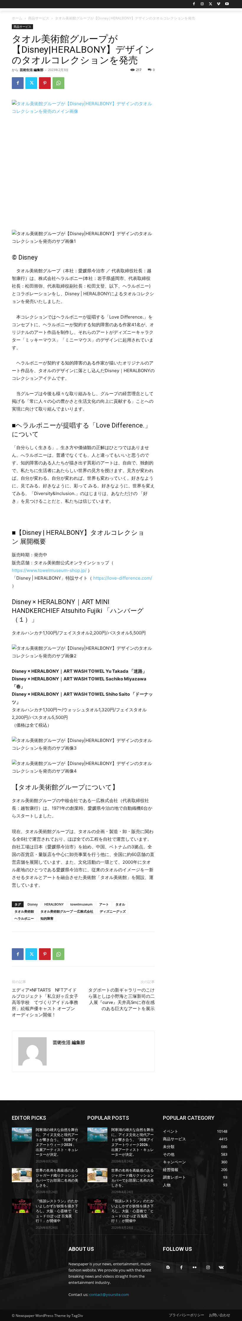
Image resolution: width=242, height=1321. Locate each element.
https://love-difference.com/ (122, 578)
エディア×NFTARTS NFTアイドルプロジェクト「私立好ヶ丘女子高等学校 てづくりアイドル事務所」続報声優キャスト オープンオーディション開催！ (45, 1002)
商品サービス (38, 18)
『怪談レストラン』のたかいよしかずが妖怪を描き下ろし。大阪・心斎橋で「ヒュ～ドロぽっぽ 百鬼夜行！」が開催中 (57, 1211)
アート (104, 904)
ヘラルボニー (24, 918)
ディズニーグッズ (113, 911)
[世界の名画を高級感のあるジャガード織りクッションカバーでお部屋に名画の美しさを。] (22, 1175)
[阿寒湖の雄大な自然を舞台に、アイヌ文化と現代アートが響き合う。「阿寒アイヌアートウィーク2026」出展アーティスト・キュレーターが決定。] (22, 1134)
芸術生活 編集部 (31, 69)
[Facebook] (194, 4)
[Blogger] (168, 1267)
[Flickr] (194, 1267)
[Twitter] (210, 4)
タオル (120, 904)
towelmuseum (81, 904)
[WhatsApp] (58, 83)
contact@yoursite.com (109, 1294)
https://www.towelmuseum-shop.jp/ (49, 570)
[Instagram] (202, 4)
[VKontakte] (221, 1267)
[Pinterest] (45, 83)
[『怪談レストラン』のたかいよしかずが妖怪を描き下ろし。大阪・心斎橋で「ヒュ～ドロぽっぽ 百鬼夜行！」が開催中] (22, 1206)
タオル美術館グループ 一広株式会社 (66, 911)
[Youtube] (226, 4)
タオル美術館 (24, 911)
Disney (32, 904)
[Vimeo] (218, 4)
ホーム (17, 18)
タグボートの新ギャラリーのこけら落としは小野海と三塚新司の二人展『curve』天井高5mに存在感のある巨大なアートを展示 (121, 999)
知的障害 (46, 918)
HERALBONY (54, 904)
